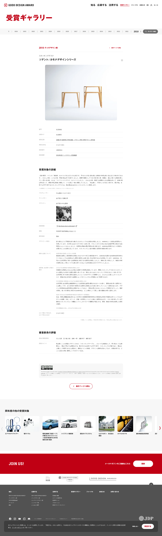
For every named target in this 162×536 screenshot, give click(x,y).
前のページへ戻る (116, 48)
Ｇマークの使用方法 (57, 498)
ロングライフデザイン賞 (37, 500)
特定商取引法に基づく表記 (77, 518)
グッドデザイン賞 (13, 498)
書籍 (10, 505)
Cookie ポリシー (63, 518)
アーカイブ (11, 502)
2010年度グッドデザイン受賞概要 (66, 155)
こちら (43, 375)
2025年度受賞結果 (13, 500)
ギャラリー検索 (152, 31)
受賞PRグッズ (56, 500)
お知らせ (102, 492)
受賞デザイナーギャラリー (59, 505)
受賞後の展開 (56, 495)
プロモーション (56, 502)
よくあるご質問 (35, 505)
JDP (48, 371)
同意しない (135, 526)
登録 (143, 464)
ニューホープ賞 (35, 502)
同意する (147, 526)
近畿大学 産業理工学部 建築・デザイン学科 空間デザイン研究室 (75, 140)
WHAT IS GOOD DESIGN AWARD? (17, 495)
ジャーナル (89, 492)
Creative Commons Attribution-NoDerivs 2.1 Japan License (71, 371)
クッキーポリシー (17, 527)
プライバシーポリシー (51, 518)
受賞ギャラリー (75, 492)
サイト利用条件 (38, 518)
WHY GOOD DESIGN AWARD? (39, 495)
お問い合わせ (115, 492)
